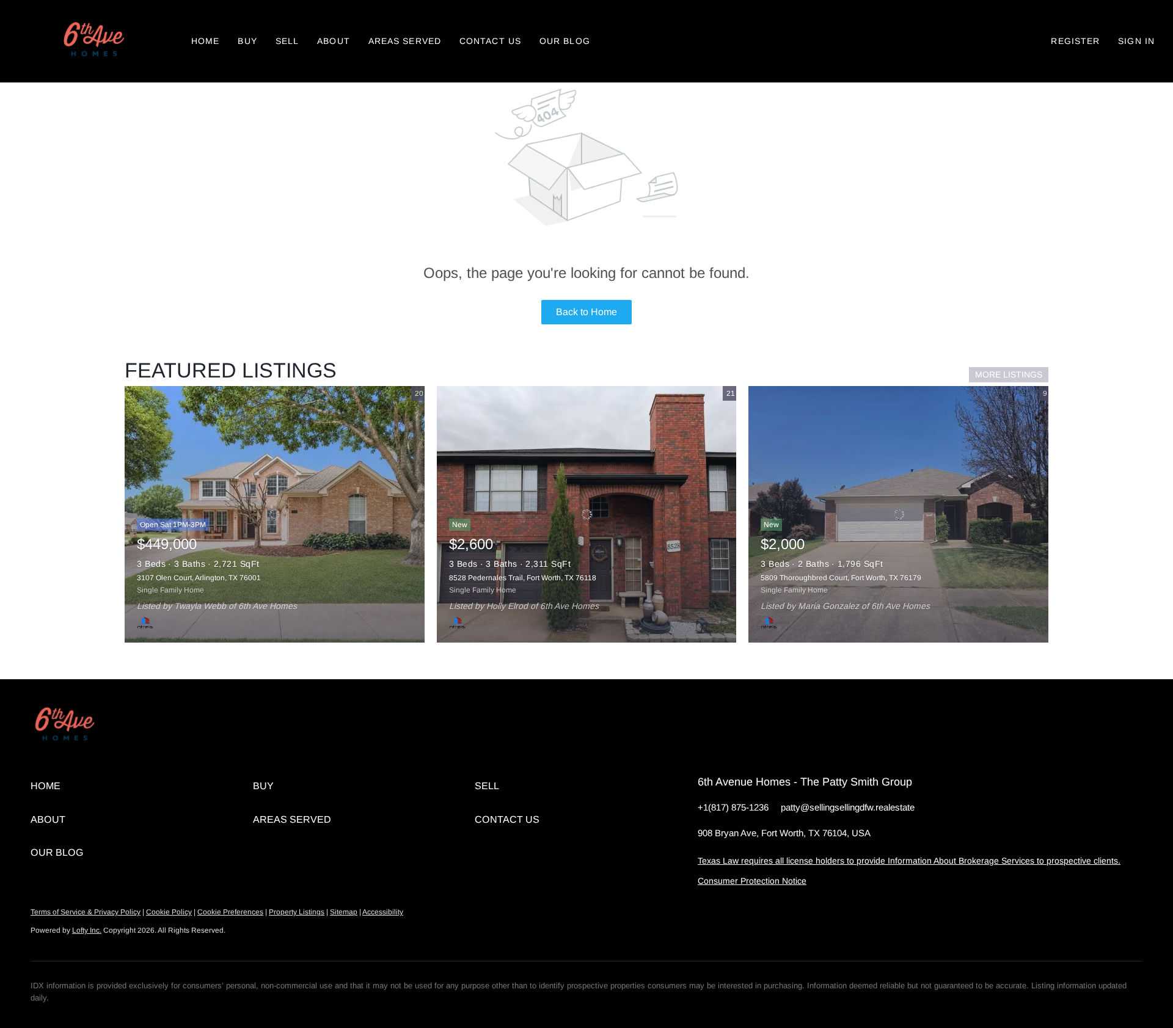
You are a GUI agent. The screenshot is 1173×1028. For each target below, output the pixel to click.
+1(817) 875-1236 (733, 807)
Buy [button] (247, 41)
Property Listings (296, 912)
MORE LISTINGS (1008, 374)
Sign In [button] (1136, 41)
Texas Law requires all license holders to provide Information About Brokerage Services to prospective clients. (909, 861)
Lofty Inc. (86, 930)
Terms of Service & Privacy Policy (86, 912)
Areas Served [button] (404, 41)
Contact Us (490, 41)
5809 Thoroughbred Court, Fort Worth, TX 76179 (841, 578)
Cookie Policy (169, 912)
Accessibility (382, 912)
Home (205, 41)
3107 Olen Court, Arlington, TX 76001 (199, 578)
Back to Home (586, 312)
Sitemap (343, 912)
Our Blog (564, 41)
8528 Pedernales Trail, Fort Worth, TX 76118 (522, 578)
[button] (93, 41)
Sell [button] (287, 41)
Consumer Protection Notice (752, 881)
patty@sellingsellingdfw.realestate (848, 807)
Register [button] (1075, 41)
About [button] (333, 41)
